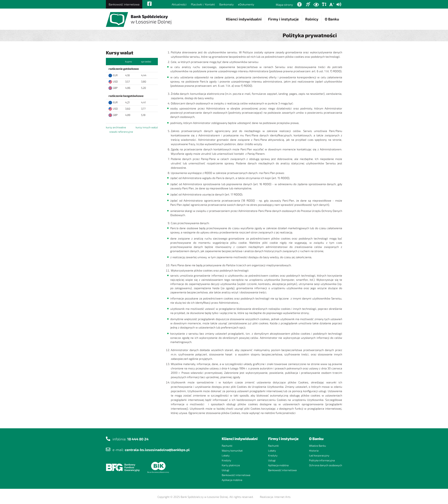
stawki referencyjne (121, 131)
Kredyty (226, 460)
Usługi (225, 470)
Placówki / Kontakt (203, 4)
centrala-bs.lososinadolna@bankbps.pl (157, 450)
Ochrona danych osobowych (325, 465)
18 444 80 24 (138, 439)
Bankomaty (226, 4)
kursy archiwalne (116, 127)
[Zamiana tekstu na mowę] (339, 4)
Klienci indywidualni (244, 19)
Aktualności (179, 4)
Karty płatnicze (231, 465)
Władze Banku (317, 445)
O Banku (332, 19)
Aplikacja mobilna (232, 479)
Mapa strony (284, 4)
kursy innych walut (147, 127)
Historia (313, 450)
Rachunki (227, 445)
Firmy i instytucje (283, 19)
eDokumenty (246, 4)
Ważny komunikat (232, 450)
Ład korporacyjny (319, 455)
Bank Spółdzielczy (151, 19)
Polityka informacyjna (322, 460)
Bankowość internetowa (124, 4)
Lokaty (226, 455)
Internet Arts (282, 496)
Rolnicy (311, 19)
